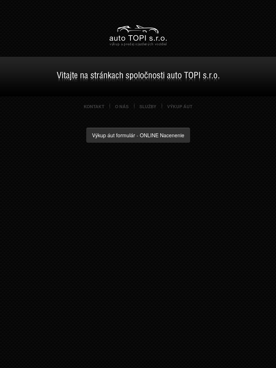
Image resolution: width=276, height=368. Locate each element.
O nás (122, 106)
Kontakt (94, 106)
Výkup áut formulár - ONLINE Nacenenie (138, 135)
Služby (147, 106)
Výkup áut (179, 106)
